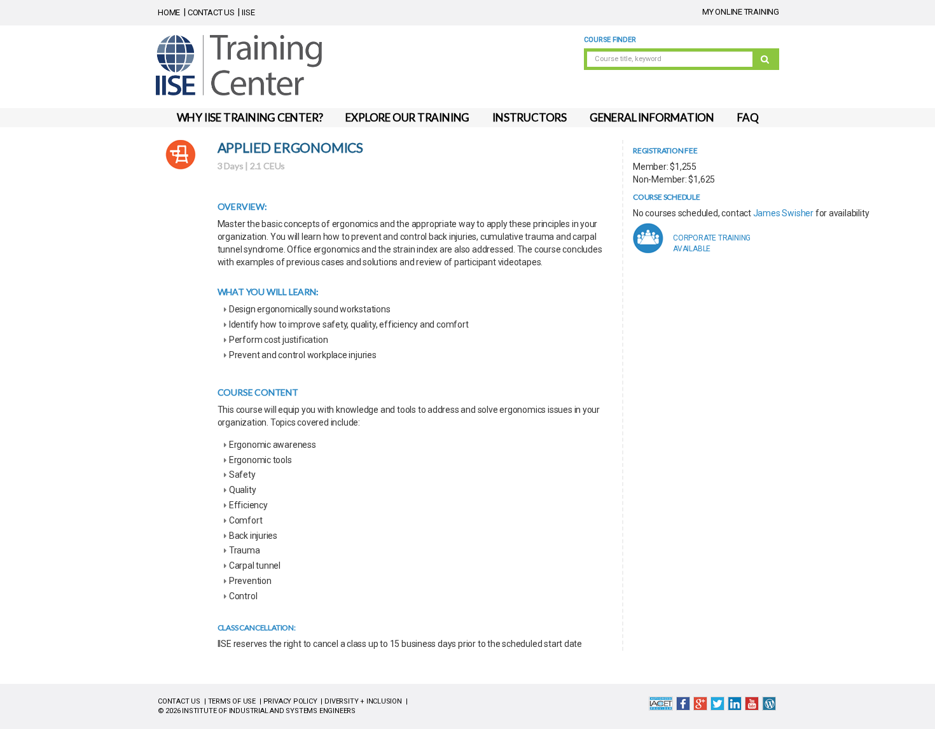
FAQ (747, 117)
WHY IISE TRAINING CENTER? (250, 117)
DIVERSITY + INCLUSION (363, 701)
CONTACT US (211, 12)
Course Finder (609, 40)
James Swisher (783, 213)
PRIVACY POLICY (290, 701)
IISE (248, 12)
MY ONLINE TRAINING (740, 12)
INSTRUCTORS (529, 117)
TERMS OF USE (232, 701)
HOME (169, 12)
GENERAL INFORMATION (652, 117)
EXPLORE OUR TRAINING (407, 117)
